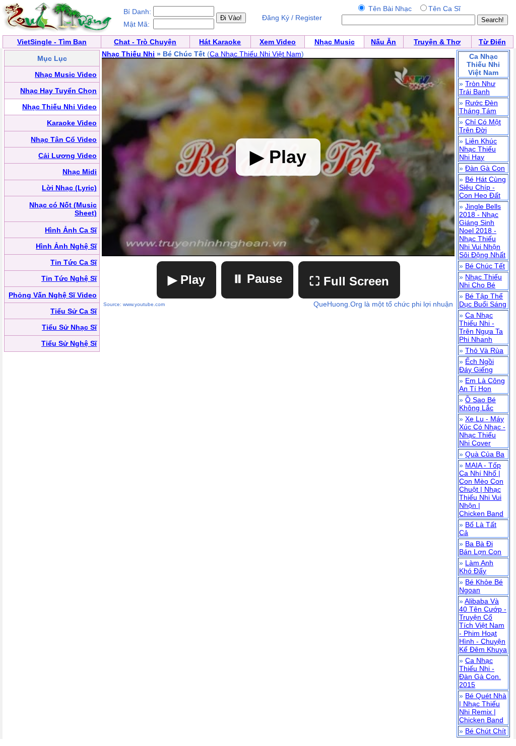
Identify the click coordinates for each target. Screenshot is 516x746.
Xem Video (278, 42)
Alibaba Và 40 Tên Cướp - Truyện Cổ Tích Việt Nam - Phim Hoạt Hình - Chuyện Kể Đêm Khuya (483, 625)
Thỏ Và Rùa (484, 350)
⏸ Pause (257, 278)
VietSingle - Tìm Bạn (52, 42)
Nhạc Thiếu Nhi (128, 54)
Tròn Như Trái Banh (477, 88)
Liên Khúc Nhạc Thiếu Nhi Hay (478, 149)
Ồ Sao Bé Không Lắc (477, 404)
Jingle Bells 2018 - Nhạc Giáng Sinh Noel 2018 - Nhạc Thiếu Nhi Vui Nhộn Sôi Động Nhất (482, 230)
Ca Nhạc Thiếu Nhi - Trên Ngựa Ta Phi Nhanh (481, 327)
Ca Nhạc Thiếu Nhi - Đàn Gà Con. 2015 (480, 672)
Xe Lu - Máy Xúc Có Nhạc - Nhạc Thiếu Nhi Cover (482, 431)
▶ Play (186, 279)
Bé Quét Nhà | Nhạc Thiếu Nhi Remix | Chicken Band (482, 708)
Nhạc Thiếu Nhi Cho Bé (480, 281)
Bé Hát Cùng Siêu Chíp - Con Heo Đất (482, 187)
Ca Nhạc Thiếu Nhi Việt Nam (255, 54)
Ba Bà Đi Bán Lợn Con (480, 548)
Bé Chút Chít (485, 731)
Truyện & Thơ (437, 42)
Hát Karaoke (220, 42)
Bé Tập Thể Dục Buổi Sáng (482, 300)
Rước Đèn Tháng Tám (478, 107)
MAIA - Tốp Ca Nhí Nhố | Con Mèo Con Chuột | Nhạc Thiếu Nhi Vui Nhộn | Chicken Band (481, 489)
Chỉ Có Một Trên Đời (480, 126)
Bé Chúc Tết (485, 266)
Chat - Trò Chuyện (145, 42)
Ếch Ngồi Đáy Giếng (476, 365)
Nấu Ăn (383, 42)
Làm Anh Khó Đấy (476, 567)
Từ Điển (492, 42)
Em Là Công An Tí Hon (482, 385)
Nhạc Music (334, 42)
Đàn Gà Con (485, 168)
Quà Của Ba (484, 454)
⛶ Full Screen (349, 281)
